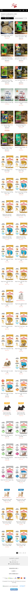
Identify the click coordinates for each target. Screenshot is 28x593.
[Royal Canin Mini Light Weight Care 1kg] (21, 472)
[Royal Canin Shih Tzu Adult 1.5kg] (7, 363)
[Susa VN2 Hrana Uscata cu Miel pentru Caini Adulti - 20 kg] (21, 50)
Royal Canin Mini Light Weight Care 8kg (7, 500)
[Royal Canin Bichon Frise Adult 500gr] (7, 162)
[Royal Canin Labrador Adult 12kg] (21, 273)
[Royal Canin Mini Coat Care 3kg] (21, 385)
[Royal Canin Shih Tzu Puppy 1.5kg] (7, 385)
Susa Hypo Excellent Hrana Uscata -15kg (7, 125)
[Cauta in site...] (26, 10)
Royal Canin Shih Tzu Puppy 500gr (21, 371)
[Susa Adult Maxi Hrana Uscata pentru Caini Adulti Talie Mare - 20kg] (7, 50)
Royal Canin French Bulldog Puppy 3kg (21, 192)
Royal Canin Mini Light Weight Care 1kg (21, 480)
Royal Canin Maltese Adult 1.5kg (21, 304)
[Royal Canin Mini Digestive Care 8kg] (21, 427)
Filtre (8, 18)
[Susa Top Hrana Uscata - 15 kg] (21, 72)
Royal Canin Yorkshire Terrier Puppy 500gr (7, 544)
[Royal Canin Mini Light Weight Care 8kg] (7, 493)
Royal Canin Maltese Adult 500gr (7, 304)
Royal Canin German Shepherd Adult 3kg (7, 215)
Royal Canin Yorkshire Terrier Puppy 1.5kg (21, 544)
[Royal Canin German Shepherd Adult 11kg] (21, 206)
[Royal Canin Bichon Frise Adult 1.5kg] (21, 162)
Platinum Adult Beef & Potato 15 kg (21, 103)
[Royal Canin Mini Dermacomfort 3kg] (21, 406)
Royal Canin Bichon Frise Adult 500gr (7, 170)
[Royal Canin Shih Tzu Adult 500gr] (21, 341)
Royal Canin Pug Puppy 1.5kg (21, 326)
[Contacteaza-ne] (20, 10)
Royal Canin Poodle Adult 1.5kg (7, 327)
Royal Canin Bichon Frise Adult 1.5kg (21, 170)
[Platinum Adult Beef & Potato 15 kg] (21, 94)
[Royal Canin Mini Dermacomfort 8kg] (7, 406)
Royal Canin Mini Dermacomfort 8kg (7, 413)
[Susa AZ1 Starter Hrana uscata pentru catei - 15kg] (7, 72)
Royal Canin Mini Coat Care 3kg (21, 394)
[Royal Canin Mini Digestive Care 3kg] (7, 449)
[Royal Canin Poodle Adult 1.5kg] (7, 318)
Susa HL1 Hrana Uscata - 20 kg (21, 148)
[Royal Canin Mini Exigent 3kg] (7, 472)
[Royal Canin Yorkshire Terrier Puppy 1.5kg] (21, 536)
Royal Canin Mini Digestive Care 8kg (21, 436)
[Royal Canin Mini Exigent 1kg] (21, 449)
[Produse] (2, 11)
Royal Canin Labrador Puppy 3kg (7, 259)
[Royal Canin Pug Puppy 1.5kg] (21, 318)
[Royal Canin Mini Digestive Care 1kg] (7, 427)
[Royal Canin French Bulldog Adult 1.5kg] (7, 184)
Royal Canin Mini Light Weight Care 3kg (21, 500)
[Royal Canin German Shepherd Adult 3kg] (7, 206)
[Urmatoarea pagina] (25, 553)
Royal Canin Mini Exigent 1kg (21, 457)
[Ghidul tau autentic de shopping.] (22, 586)
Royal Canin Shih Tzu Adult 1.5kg (7, 371)
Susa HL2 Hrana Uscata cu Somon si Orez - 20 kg (7, 148)
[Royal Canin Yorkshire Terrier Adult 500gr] (7, 514)
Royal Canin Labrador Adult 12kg (21, 282)
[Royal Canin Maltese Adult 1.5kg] (21, 296)
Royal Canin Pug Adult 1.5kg (7, 348)
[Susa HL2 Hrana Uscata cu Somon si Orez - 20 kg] (7, 139)
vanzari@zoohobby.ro (15, 564)
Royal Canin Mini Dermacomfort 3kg (21, 413)
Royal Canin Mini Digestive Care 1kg (7, 436)
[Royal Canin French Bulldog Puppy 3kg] (21, 184)
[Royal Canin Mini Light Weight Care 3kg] (21, 493)
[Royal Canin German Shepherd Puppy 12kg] (21, 229)
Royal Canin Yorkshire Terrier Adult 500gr (7, 522)
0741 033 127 (14, 562)
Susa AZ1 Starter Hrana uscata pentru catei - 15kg (7, 80)
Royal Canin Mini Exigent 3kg (7, 480)
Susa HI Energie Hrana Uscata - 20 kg (21, 125)
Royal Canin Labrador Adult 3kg (7, 282)
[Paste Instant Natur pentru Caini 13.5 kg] (7, 27)
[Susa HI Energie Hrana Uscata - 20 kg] (21, 117)
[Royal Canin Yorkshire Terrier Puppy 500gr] (7, 536)
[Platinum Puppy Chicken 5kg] (7, 94)
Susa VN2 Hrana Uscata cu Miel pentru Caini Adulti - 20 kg (21, 58)
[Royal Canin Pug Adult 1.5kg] (7, 341)
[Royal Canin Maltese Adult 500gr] (7, 296)
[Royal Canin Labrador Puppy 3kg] (7, 251)
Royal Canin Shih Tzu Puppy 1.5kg (7, 394)
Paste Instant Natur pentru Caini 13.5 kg (7, 36)
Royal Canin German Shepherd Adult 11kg (21, 215)
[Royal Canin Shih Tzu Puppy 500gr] (21, 363)
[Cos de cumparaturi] (23, 10)
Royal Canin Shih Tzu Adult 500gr (21, 349)
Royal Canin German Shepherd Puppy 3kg (7, 237)
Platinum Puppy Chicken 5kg (7, 102)
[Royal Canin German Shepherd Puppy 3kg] (7, 229)
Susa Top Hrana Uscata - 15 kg (21, 80)
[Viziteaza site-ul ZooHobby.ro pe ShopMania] (14, 589)
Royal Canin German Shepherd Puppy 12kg (21, 237)
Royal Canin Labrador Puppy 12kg (21, 259)
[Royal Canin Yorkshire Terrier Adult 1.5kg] (21, 514)
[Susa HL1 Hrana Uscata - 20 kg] (21, 139)
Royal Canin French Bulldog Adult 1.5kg (7, 192)
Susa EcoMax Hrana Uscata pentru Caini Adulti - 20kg (21, 36)
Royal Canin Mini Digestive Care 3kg (7, 458)
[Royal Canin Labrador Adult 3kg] (7, 273)
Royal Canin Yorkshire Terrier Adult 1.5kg (21, 522)
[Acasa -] (14, 6)
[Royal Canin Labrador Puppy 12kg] (21, 251)
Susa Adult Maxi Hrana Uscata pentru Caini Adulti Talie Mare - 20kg (7, 58)
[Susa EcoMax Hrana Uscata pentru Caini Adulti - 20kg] (21, 27)
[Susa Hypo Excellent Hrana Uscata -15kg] (7, 117)
